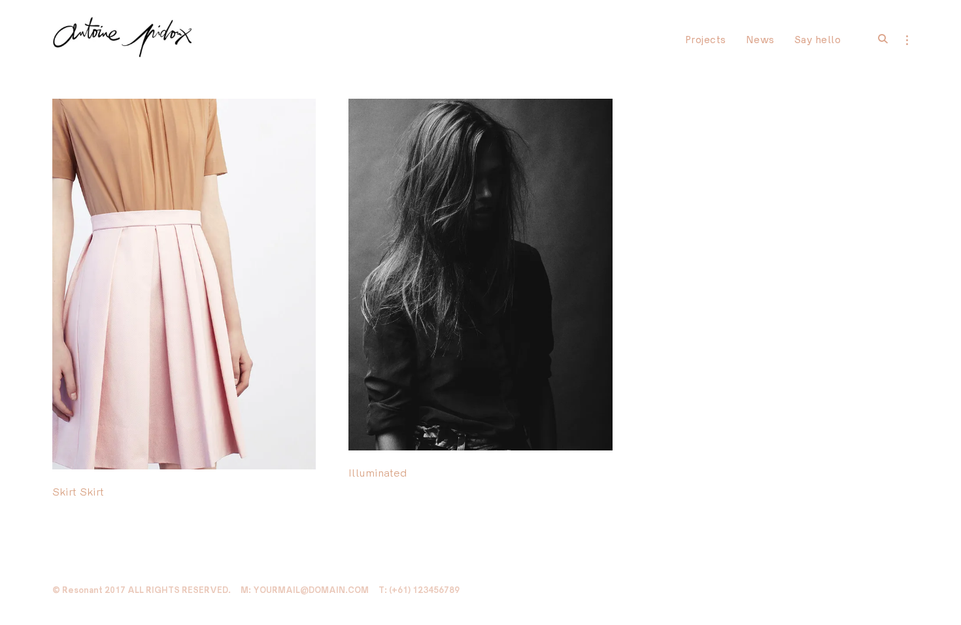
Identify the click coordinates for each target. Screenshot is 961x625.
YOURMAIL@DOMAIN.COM (311, 590)
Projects (705, 39)
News (760, 39)
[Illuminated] (595, 116)
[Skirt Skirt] (299, 116)
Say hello (817, 39)
